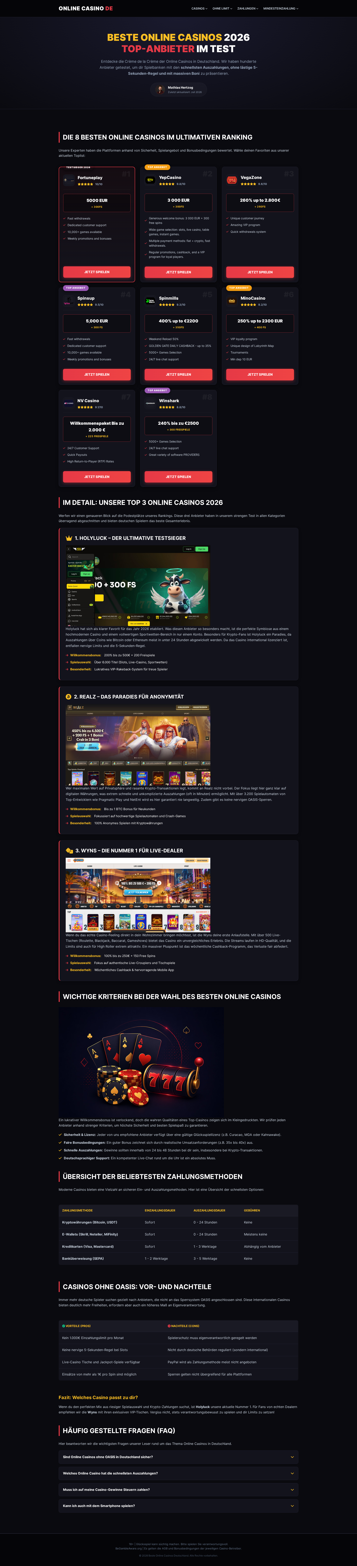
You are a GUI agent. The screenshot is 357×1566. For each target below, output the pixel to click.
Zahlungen (246, 8)
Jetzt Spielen (96, 272)
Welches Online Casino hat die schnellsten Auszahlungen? (110, 1473)
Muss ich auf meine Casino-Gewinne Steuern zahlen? (106, 1490)
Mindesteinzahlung (279, 8)
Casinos (198, 8)
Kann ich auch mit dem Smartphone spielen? (99, 1506)
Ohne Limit (221, 8)
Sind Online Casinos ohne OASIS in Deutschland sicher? (108, 1457)
